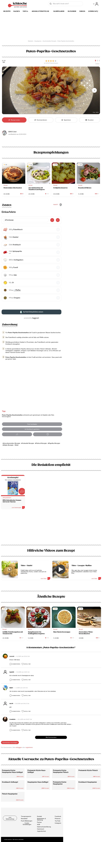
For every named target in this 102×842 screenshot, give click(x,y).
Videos (82, 11)
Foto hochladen (32, 424)
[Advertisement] (51, 528)
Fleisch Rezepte (41, 443)
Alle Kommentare (51, 737)
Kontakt (39, 816)
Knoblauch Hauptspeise (87, 782)
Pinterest (57, 818)
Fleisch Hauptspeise (9, 794)
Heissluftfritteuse (40, 11)
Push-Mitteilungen (26, 821)
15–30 (3, 60)
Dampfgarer (58, 11)
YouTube (57, 821)
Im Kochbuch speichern (32, 429)
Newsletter (24, 818)
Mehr (17, 445)
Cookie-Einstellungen (27, 823)
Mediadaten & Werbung (41, 819)
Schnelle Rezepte (28, 443)
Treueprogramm (26, 816)
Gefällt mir (27, 664)
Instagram (58, 823)
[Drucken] (47, 434)
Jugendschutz (41, 831)
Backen (17, 11)
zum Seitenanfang (10, 818)
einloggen (19, 747)
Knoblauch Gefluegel (10, 782)
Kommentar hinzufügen (10, 742)
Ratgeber (72, 11)
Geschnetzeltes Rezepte (12, 443)
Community (93, 11)
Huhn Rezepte (8, 445)
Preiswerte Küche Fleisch (88, 770)
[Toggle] (95, 4)
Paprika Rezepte (54, 443)
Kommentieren (16, 664)
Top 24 (25, 11)
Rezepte (7, 11)
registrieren (29, 747)
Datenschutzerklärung (44, 826)
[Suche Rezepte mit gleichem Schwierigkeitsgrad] (97, 61)
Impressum (40, 829)
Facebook (58, 816)
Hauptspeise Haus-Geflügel (37, 782)
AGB (38, 824)
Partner (39, 822)
